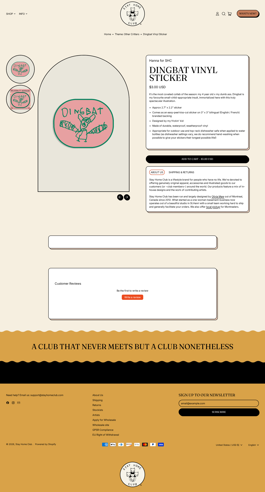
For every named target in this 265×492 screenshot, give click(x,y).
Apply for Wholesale (104, 419)
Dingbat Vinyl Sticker (155, 34)
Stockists (97, 409)
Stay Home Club (24, 444)
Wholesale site (100, 424)
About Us (97, 395)
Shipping (97, 400)
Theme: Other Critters (127, 34)
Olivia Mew (218, 196)
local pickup (213, 206)
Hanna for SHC (160, 60)
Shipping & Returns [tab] (181, 172)
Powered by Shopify (45, 444)
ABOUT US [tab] (157, 172)
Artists (96, 415)
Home (107, 34)
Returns (96, 405)
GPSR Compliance (102, 429)
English (252, 445)
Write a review (132, 297)
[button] (223, 14)
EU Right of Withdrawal (105, 434)
